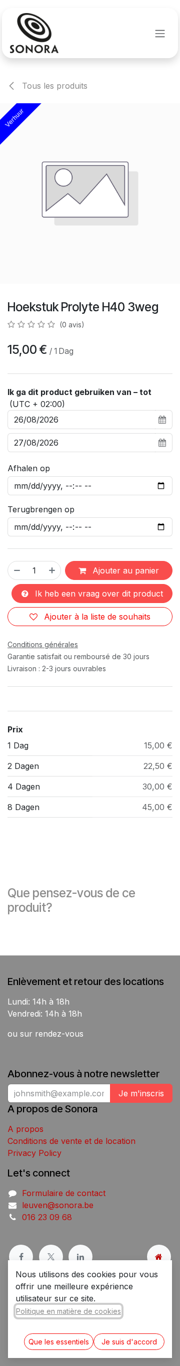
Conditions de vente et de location (72, 1141)
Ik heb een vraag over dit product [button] (97, 594)
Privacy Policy (35, 1153)
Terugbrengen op (41, 509)
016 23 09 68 (47, 1217)
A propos (26, 1129)
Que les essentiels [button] (58, 1341)
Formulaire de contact (64, 1193)
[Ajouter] (52, 570)
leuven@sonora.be (58, 1205)
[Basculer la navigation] (160, 33)
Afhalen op (29, 468)
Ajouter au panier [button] (124, 570)
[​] (21, 1257)
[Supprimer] (16, 570)
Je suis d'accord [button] (129, 1341)
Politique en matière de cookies (68, 1311)
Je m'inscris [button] (141, 1093)
